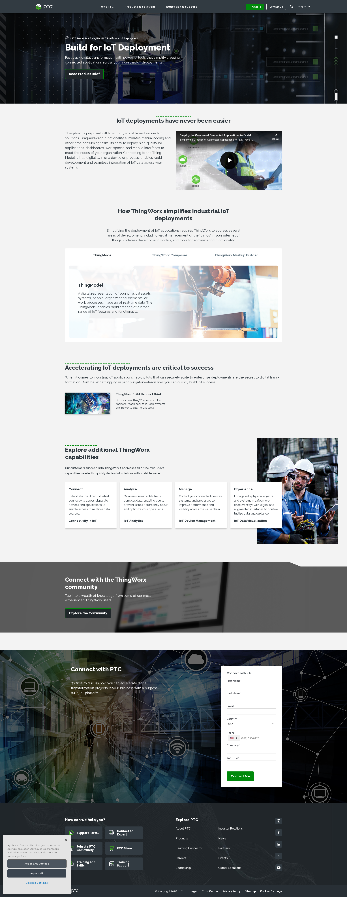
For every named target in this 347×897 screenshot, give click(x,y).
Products (182, 838)
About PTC (183, 828)
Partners (224, 848)
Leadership (183, 868)
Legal (194, 891)
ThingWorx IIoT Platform (103, 38)
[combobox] (234, 738)
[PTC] (72, 891)
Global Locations (229, 868)
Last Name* (234, 693)
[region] (37, 864)
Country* (232, 718)
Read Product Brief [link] (84, 74)
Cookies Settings (271, 891)
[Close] (66, 840)
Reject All (37, 873)
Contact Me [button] (240, 776)
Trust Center (210, 891)
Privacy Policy (231, 891)
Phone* (231, 732)
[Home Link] (67, 38)
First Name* (234, 680)
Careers (181, 858)
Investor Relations (230, 828)
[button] (251, 724)
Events (223, 858)
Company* (233, 745)
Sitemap (250, 891)
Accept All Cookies (37, 863)
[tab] (102, 257)
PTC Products (79, 38)
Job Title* (233, 758)
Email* (231, 706)
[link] (88, 613)
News (222, 838)
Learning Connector (189, 848)
